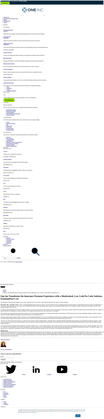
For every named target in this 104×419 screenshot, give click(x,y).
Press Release (6, 339)
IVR (7, 124)
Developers (5, 394)
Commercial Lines (10, 139)
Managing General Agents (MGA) (14, 142)
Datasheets (5, 207)
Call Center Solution (10, 123)
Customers (5, 393)
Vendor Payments (10, 115)
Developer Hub (6, 21)
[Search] (24, 256)
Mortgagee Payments (11, 111)
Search (18, 258)
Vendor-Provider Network (8, 82)
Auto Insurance (9, 138)
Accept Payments (7, 379)
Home (4, 290)
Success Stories (6, 175)
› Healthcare (9, 88)
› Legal (7, 89)
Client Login (6, 17)
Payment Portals (9, 128)
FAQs (4, 231)
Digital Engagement (7, 58)
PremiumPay (7, 37)
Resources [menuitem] (5, 147)
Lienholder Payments (11, 109)
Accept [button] (78, 415)
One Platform (8, 44)
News (4, 183)
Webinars (5, 223)
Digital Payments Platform (9, 381)
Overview (8, 137)
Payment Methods (10, 112)
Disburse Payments (7, 383)
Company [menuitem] (5, 236)
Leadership (8, 243)
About (4, 401)
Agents (7, 122)
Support (5, 19)
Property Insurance (10, 144)
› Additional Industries (11, 90)
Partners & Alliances (7, 77)
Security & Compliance (8, 69)
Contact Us (8, 241)
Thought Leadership (7, 159)
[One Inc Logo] (22, 14)
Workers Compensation (11, 146)
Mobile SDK (9, 126)
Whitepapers (5, 167)
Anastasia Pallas (18, 261)
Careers (5, 403)
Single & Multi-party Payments (13, 113)
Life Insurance (9, 141)
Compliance (9, 240)
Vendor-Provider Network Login (10, 18)
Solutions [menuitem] (5, 24)
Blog (4, 199)
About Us (8, 237)
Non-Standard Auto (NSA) (12, 143)
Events (4, 191)
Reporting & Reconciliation (8, 63)
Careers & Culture (10, 239)
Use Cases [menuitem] (5, 102)
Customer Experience (7, 52)
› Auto (7, 87)
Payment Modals (10, 129)
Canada (5, 22)
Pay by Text (9, 127)
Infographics (5, 215)
